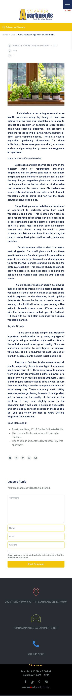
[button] (67, 4)
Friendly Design (42, 687)
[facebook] (25, 682)
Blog (15, 50)
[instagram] (46, 682)
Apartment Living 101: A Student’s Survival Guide (37, 429)
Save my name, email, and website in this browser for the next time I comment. (36, 556)
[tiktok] (32, 682)
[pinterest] (39, 682)
